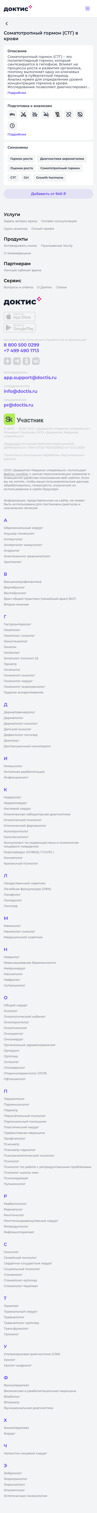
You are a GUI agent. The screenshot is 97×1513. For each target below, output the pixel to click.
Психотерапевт (16, 1178)
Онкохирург (13, 1039)
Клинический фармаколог (25, 826)
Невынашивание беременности (30, 963)
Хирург (9, 1433)
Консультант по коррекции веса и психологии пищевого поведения (41, 844)
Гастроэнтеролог (17, 624)
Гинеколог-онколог (19, 675)
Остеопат (11, 1062)
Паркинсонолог (16, 1105)
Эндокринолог (16, 1479)
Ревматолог (13, 1209)
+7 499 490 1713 (21, 350)
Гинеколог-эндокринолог (24, 687)
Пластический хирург (21, 1127)
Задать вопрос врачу (20, 221)
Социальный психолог (22, 1269)
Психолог (11, 1161)
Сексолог (11, 1252)
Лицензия (12, 444)
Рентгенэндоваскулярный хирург (31, 1221)
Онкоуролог (13, 1034)
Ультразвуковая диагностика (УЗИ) (32, 1354)
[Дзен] (7, 361)
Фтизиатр (11, 1402)
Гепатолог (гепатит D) (21, 658)
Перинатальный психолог (25, 1116)
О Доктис (44, 287)
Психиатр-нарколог (20, 1150)
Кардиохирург (15, 803)
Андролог (12, 551)
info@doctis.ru (20, 391)
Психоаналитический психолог (29, 1156)
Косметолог (13, 858)
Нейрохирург (14, 968)
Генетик (10, 647)
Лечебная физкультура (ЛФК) (27, 889)
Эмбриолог (13, 1473)
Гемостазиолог (16, 641)
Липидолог (13, 900)
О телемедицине (17, 253)
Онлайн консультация (59, 221)
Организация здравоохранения (29, 1045)
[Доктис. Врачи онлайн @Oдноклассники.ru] (26, 361)
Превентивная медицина (24, 1133)
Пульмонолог (14, 1184)
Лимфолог (12, 895)
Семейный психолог (20, 1258)
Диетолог (11, 741)
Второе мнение (16, 604)
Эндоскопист (14, 1485)
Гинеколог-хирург (18, 681)
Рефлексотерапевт (19, 1232)
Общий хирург (16, 1005)
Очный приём (43, 229)
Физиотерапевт (16, 1385)
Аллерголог (13, 539)
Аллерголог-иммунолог (23, 545)
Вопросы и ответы (18, 287)
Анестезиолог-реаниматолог (27, 556)
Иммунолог (13, 766)
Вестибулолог (15, 593)
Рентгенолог (14, 1215)
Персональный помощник (25, 1122)
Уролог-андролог (18, 1365)
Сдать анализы (16, 229)
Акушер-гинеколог (19, 534)
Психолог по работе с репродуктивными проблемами (47, 1167)
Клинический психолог (23, 820)
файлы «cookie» (16, 474)
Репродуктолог (16, 1226)
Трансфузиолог (16, 1329)
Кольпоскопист (16, 837)
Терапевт (11, 1306)
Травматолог (14, 1317)
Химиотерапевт (16, 1428)
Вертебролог (14, 587)
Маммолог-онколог (19, 932)
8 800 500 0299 (21, 345)
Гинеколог (12, 670)
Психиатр (11, 1144)
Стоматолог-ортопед (20, 1280)
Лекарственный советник (24, 883)
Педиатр (11, 1110)
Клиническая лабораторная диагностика (37, 814)
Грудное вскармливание (24, 692)
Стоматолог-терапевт (21, 1286)
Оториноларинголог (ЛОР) (25, 1073)
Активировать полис (20, 246)
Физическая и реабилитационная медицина (40, 1391)
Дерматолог (13, 718)
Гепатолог (12, 653)
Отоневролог (14, 1068)
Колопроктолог (16, 831)
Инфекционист (16, 777)
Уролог (9, 1360)
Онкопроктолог (16, 1022)
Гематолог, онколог (19, 636)
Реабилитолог (15, 1204)
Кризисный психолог (21, 863)
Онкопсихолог (15, 1028)
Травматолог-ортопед (21, 1323)
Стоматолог (13, 1275)
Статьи (61, 287)
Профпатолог (14, 1139)
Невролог (12, 957)
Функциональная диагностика (28, 1408)
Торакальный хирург (20, 1312)
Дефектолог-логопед (20, 735)
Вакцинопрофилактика (22, 582)
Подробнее (17, 93)
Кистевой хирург (17, 809)
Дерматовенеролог (19, 712)
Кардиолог (12, 797)
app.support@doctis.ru (30, 377)
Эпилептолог (14, 1490)
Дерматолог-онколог (21, 724)
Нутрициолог (14, 985)
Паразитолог (14, 1099)
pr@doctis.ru (18, 405)
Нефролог (12, 980)
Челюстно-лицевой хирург (25, 1453)
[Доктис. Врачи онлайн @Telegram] (17, 361)
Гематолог (12, 630)
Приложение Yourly (57, 246)
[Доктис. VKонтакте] (36, 361)
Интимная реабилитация (24, 772)
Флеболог (12, 1397)
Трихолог (11, 1334)
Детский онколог (17, 729)
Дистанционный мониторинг (27, 746)
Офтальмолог (15, 1079)
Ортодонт (11, 1051)
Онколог (11, 1011)
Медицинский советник (23, 937)
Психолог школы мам (21, 1173)
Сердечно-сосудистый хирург (28, 1263)
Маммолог (12, 926)
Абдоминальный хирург (23, 528)
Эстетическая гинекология (25, 1496)
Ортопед (11, 1056)
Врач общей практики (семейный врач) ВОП (40, 599)
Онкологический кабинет (24, 1017)
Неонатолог (13, 974)
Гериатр (10, 664)
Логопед (10, 906)
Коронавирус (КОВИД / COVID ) (29, 852)
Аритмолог (13, 562)
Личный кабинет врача (22, 270)
